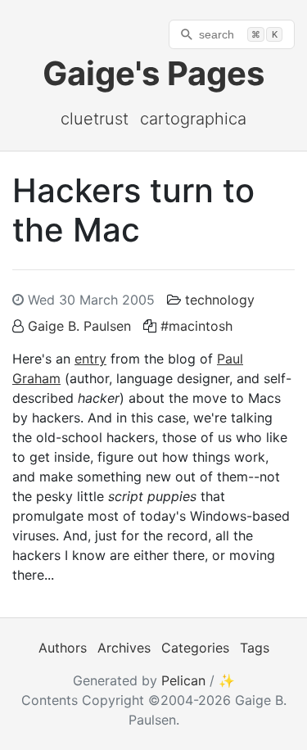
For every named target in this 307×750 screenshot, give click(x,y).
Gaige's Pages (153, 73)
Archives (124, 647)
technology (220, 299)
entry (90, 358)
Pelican (183, 680)
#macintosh (196, 326)
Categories (195, 647)
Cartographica (193, 119)
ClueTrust (95, 119)
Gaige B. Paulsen (79, 326)
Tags (254, 647)
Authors (62, 647)
